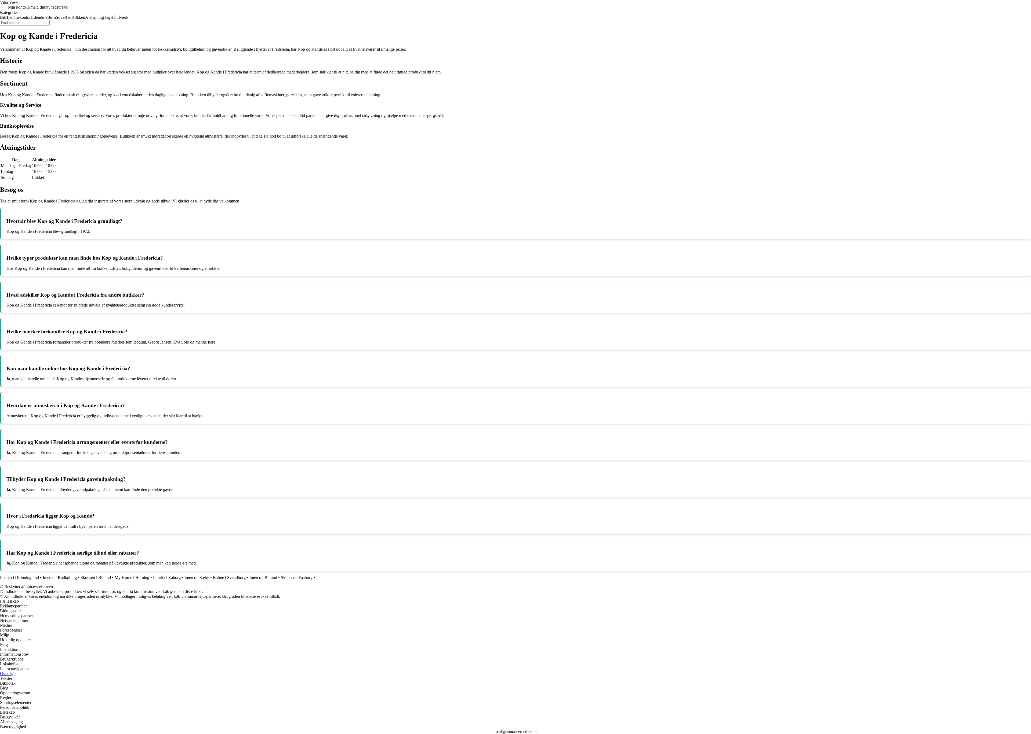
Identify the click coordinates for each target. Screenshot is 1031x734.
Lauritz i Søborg (167, 577)
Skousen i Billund (96, 577)
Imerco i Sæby (196, 577)
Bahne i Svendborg (229, 577)
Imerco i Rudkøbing (60, 577)
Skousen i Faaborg (297, 577)
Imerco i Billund (263, 577)
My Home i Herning (132, 577)
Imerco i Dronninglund (19, 577)
